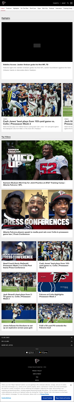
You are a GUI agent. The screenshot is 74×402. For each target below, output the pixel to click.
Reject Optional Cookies (63, 398)
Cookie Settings (6, 398)
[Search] (68, 3)
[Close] (71, 385)
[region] (37, 392)
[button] (37, 45)
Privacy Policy (37, 370)
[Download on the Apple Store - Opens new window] (30, 352)
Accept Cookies (47, 398)
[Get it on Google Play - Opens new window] (43, 353)
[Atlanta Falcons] (37, 361)
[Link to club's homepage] (4, 2)
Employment (37, 373)
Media (37, 380)
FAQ (37, 377)
